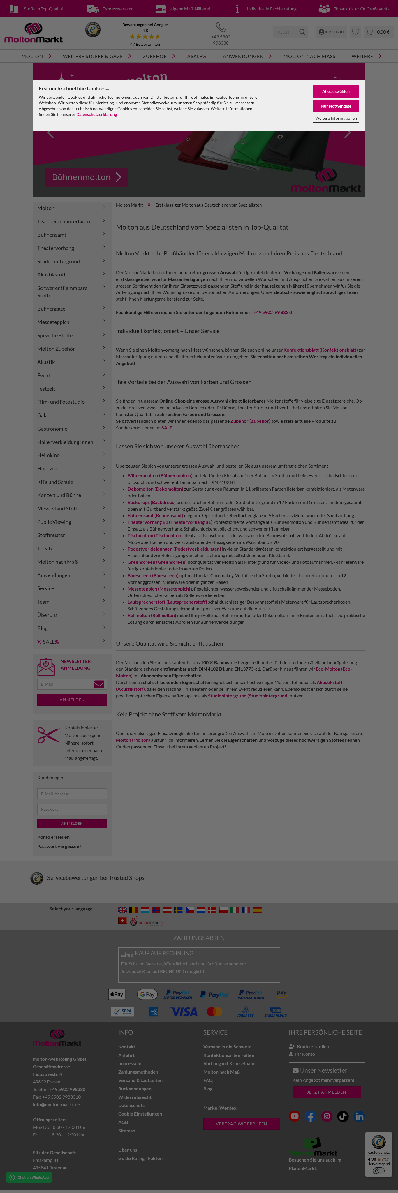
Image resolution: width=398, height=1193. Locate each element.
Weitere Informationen (336, 118)
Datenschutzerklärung (96, 114)
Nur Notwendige (336, 105)
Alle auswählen (336, 91)
